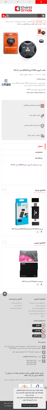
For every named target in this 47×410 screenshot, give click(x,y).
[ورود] (6, 2)
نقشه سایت (17, 306)
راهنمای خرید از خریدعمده (37, 303)
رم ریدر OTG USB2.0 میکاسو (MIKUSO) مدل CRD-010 (27, 229)
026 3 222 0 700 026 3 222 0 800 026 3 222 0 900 (31, 362)
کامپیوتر (29, 21)
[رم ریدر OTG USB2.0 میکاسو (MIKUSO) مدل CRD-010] (29, 211)
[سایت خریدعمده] (23, 9)
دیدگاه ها (39, 158)
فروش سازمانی (40, 306)
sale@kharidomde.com (30, 357)
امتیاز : (43, 75)
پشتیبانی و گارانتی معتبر (32, 125)
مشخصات (39, 152)
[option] (41, 32)
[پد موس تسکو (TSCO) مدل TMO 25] (29, 264)
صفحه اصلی (39, 21)
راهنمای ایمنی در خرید (38, 308)
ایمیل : (32, 357)
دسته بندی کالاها (43, 16)
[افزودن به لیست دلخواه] (41, 232)
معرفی (40, 146)
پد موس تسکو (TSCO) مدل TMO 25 (32, 281)
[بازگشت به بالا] (5, 294)
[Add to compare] (37, 232)
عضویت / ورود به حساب (30, 405)
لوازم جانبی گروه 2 (20, 21)
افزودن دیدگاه (23, 74)
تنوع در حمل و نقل (34, 135)
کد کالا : (43, 79)
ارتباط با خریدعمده (15, 308)
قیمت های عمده (34, 115)
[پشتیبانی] (18, 2)
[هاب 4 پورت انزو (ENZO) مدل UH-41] (41, 32)
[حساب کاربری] (41, 2)
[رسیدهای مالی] (29, 2)
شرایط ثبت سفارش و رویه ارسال (36, 315)
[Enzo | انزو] (6, 82)
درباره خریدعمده (16, 303)
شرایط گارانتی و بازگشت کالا (36, 311)
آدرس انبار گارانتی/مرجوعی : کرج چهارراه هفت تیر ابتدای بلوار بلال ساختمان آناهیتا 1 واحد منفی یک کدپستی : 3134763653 (22, 347)
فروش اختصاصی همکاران (32, 105)
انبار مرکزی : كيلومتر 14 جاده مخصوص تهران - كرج (27, 352)
